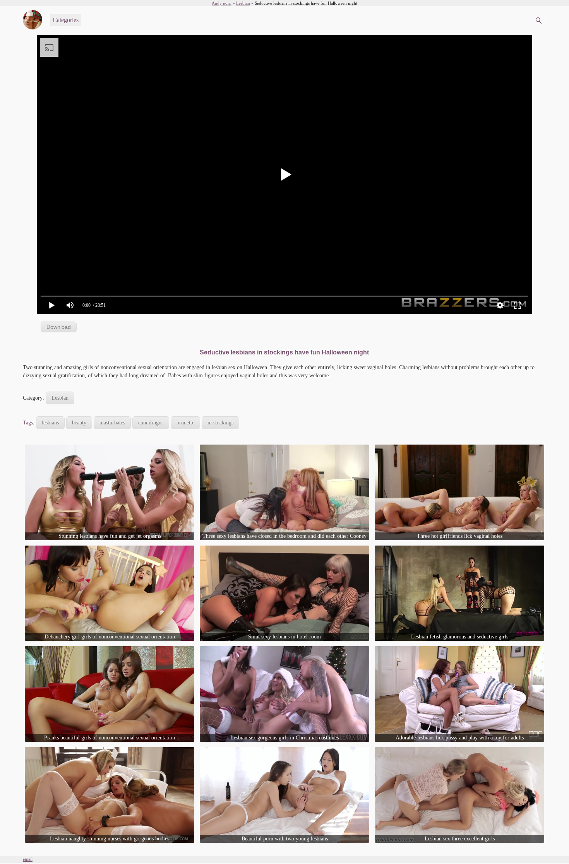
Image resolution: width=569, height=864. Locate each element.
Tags (28, 423)
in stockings (220, 423)
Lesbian (60, 398)
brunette (185, 423)
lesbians (50, 423)
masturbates (112, 423)
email (28, 859)
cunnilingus (150, 423)
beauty (79, 423)
